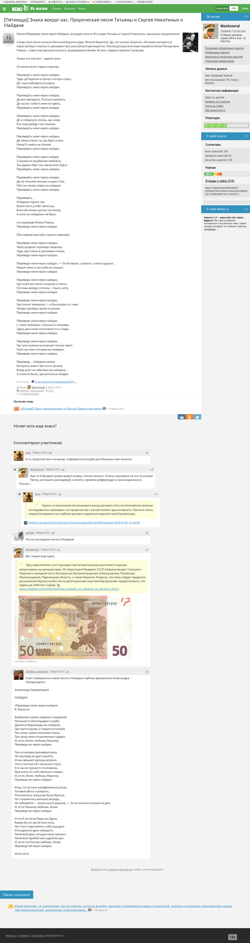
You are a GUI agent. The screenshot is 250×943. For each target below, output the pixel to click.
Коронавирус (37, 2)
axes (28, 452)
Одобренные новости (217, 52)
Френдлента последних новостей (224, 56)
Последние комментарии (219, 61)
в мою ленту (222, 8)
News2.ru (11, 935)
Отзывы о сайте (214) (219, 181)
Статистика (239, 30)
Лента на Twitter (214, 106)
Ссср (50, 390)
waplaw (30, 532)
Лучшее (57, 8)
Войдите (96, 869)
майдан (24, 390)
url (50, 452)
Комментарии (145, 2)
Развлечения (102, 2)
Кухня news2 (125, 2)
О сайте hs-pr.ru (216, 136)
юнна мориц (37, 390)
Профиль (226, 30)
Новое (82, 8)
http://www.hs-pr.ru (215, 110)
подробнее (210, 229)
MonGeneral (38, 387)
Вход (245, 8)
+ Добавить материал (15, 2)
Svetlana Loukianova (37, 671)
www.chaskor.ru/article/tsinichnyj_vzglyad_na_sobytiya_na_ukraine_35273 (69, 589)
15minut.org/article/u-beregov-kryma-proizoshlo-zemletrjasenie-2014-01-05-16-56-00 (84, 522)
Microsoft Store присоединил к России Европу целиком (61, 408)
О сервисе (23, 935)
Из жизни (38, 8)
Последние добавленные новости (224, 48)
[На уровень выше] (15, 469)
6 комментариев (29, 393)
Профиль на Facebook (217, 101)
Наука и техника (78, 2)
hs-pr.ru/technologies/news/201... (55, 381)
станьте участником (119, 869)
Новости (56, 2)
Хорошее (69, 8)
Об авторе (213, 17)
